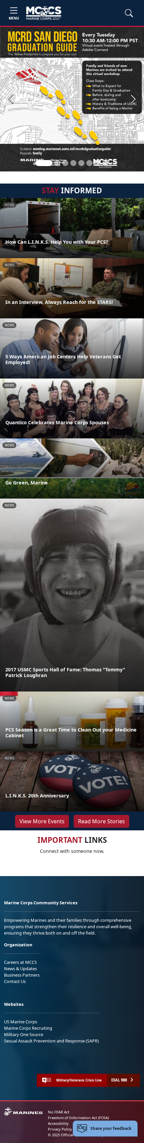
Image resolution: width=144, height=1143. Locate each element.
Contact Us (15, 981)
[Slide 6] (89, 163)
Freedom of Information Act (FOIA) (78, 1117)
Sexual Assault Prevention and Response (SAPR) (51, 1041)
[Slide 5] (81, 163)
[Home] (43, 13)
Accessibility (58, 1123)
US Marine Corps (20, 1022)
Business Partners (22, 975)
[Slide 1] (43, 163)
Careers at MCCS (20, 962)
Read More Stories (101, 821)
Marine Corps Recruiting (28, 1028)
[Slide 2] (57, 163)
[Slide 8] (105, 163)
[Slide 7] (97, 163)
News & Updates (20, 968)
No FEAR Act (58, 1111)
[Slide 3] (65, 163)
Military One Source (23, 1034)
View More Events (42, 821)
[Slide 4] (73, 163)
